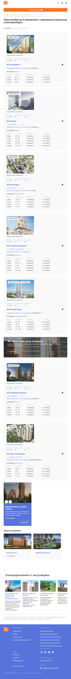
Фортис (17, 130)
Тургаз (17, 71)
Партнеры (16, 657)
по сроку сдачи (23, 28)
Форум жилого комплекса (15, 55)
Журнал (15, 634)
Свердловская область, (14, 68)
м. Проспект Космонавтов (16, 249)
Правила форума (18, 660)
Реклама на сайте (18, 666)
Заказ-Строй (18, 463)
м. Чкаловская (12, 396)
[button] (10, 501)
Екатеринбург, (25, 68)
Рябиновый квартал (43, 553)
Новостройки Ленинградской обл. (50, 643)
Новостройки (17, 631)
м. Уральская (12, 124)
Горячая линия (17, 637)
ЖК (13, 65)
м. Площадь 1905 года (15, 457)
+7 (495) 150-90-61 (45, 661)
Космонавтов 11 (12, 553)
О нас (14, 651)
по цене (15, 28)
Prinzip (17, 402)
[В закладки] (62, 65)
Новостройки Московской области (50, 637)
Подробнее (12, 351)
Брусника (18, 255)
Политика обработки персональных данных (31, 673)
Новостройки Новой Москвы (49, 634)
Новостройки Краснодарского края (51, 646)
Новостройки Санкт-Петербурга (50, 640)
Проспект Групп (19, 194)
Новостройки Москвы (47, 631)
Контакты (16, 654)
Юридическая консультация (21, 640)
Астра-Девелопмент (21, 316)
